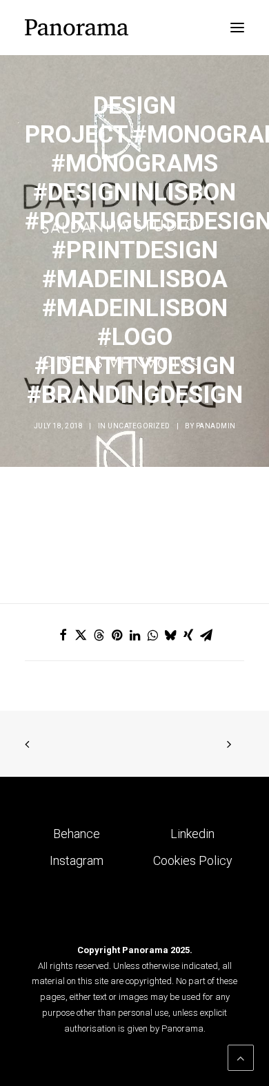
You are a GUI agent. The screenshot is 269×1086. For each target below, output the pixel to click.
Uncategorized (139, 426)
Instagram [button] (76, 860)
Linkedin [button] (192, 833)
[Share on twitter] (80, 635)
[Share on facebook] (62, 635)
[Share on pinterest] (116, 635)
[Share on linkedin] (134, 635)
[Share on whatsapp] (152, 635)
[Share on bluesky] (170, 635)
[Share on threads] (98, 635)
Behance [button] (76, 833)
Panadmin (216, 426)
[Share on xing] (188, 635)
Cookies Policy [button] (192, 860)
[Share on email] (206, 635)
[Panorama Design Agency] (76, 27)
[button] (237, 27)
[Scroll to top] (241, 1057)
